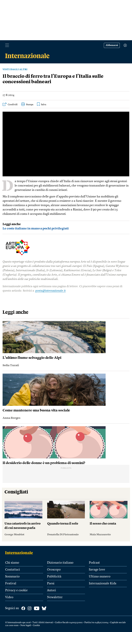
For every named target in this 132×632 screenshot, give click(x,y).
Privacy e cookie (16, 590)
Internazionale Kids (102, 583)
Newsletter (55, 597)
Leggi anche (12, 224)
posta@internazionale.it (50, 290)
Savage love (97, 569)
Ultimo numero (99, 576)
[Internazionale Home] (20, 552)
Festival (10, 583)
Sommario (12, 576)
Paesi (50, 583)
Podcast (94, 562)
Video (9, 597)
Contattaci (12, 569)
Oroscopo (54, 569)
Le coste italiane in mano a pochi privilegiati (36, 228)
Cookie (36, 625)
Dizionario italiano (60, 562)
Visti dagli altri (15, 69)
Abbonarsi (112, 45)
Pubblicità (54, 576)
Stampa (29, 104)
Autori (51, 590)
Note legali (25, 625)
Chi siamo (12, 562)
